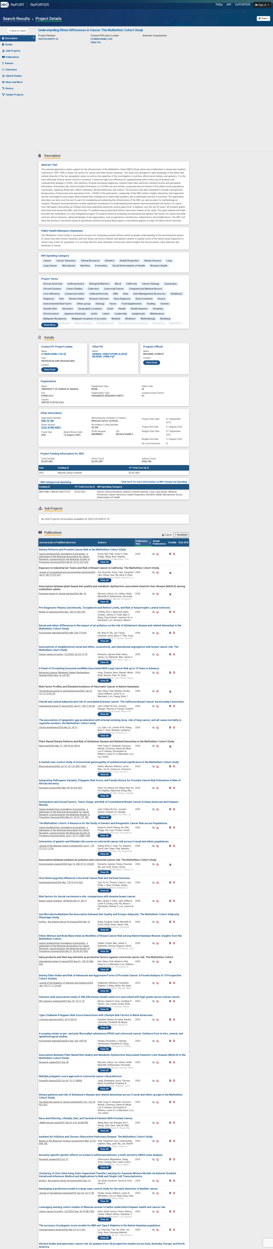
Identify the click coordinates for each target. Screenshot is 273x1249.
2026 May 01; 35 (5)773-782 (64, 813)
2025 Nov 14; (65, 1180)
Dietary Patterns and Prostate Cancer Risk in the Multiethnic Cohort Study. (82, 549)
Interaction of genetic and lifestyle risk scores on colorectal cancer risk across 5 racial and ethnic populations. (104, 841)
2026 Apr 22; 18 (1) (58, 727)
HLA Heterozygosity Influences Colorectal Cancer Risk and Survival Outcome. (84, 878)
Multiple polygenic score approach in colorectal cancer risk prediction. (80, 1076)
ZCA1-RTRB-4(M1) (51, 427)
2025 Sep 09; (54, 1062)
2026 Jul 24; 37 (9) (63, 654)
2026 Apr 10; (64, 921)
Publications (12, 57)
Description (11, 38)
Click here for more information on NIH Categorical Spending (154, 481)
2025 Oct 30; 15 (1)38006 (60, 1080)
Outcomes (11, 69)
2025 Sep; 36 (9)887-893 (66, 1211)
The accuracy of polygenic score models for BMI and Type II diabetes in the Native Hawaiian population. (100, 1225)
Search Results (16, 19)
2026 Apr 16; (62, 593)
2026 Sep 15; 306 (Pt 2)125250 (66, 864)
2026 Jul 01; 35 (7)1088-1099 (64, 831)
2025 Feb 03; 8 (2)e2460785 (63, 1122)
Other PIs (96, 42)
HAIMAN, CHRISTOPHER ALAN (108, 354)
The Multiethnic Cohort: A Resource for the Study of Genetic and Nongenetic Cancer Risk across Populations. (103, 823)
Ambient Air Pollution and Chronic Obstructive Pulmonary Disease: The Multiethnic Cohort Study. (96, 1136)
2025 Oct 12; (53, 1159)
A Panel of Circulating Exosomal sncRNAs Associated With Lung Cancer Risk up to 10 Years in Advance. (99, 668)
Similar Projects (14, 94)
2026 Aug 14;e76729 (64, 674)
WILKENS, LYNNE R (102, 356)
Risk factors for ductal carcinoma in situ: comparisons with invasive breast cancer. (87, 896)
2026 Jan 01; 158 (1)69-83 (67, 706)
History (9, 88)
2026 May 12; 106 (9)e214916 (59, 745)
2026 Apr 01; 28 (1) (63, 900)
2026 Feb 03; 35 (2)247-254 (64, 558)
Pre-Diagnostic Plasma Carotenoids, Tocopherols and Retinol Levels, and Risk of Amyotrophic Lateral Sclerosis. (105, 607)
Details (9, 44)
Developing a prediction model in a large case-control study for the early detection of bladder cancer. (98, 1188)
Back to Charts (19, 30)
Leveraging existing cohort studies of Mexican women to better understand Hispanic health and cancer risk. (102, 1207)
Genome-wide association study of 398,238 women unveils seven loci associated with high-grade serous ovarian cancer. (109, 996)
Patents (9, 63)
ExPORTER (242, 4)
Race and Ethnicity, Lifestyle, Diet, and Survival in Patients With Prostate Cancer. (86, 1118)
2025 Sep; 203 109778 (63, 1041)
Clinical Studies (14, 76)
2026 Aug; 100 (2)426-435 (62, 612)
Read (49, 325)
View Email (49, 369)
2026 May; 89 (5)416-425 (60, 788)
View (104, 562)
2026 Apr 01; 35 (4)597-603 (64, 947)
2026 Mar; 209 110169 (62, 632)
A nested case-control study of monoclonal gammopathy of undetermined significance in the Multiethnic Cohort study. (109, 762)
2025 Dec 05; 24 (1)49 (66, 1193)
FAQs (219, 4)
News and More (14, 82)
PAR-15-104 (47, 420)
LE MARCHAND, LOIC (52, 354)
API (229, 4)
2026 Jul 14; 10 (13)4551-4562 (62, 766)
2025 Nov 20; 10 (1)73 (62, 1001)
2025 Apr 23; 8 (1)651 (62, 1229)
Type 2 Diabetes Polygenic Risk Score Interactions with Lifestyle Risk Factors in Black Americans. (96, 1015)
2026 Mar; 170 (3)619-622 (61, 882)
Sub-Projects (13, 50)
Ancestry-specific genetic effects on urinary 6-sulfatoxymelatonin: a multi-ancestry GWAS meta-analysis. (101, 1154)
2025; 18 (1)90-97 (58, 1019)
